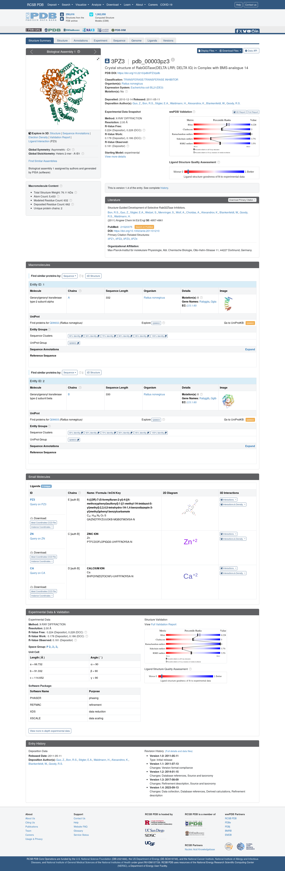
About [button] (139, 4)
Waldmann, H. (178, 103)
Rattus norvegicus (132, 83)
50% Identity (91, 335)
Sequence (119, 40)
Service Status (81, 834)
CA (32, 568)
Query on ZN (37, 538)
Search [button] (66, 4)
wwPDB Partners (235, 814)
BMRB (228, 830)
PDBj (227, 826)
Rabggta (204, 301)
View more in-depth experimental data (50, 730)
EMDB (228, 834)
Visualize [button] (81, 4)
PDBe (228, 822)
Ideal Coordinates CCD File (43, 522)
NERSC (122, 865)
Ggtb (213, 398)
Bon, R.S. (148, 103)
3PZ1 (111, 239)
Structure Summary (40, 40)
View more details (115, 156)
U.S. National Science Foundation (93, 858)
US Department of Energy (146, 858)
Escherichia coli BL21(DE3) (147, 87)
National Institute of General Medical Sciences (71, 862)
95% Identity (140, 335)
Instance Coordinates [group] (41, 526)
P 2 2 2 (52, 647)
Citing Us (30, 822)
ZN (32, 534)
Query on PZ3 (38, 504)
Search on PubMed (144, 226)
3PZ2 (118, 239)
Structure (62, 40)
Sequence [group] (68, 275)
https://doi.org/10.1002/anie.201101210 (136, 231)
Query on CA (37, 573)
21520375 (126, 227)
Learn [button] (127, 4)
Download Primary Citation (241, 199)
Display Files (207, 50)
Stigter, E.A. (162, 103)
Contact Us (79, 818)
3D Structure (93, 275)
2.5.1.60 (192, 305)
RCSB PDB (35, 4)
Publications (31, 826)
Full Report (253, 112)
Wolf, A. (180, 212)
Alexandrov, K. (196, 103)
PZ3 (32, 499)
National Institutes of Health (116, 862)
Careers (153, 4)
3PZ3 (126, 239)
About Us (30, 818)
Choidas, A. (193, 212)
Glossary (78, 830)
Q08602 (54, 323)
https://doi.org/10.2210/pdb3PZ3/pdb (138, 73)
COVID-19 (166, 4)
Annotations (81, 40)
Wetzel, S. (151, 212)
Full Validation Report (163, 624)
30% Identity (74, 335)
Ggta (213, 301)
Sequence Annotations (76, 133)
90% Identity (124, 335)
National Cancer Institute (201, 858)
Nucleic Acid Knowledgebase (200, 849)
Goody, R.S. (233, 103)
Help (238, 4)
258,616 (70, 14)
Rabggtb (204, 398)
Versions (168, 40)
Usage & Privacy (34, 839)
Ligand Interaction (39, 141)
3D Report (240, 112)
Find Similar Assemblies (43, 161)
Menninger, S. (166, 212)
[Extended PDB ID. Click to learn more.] (173, 59)
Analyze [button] (97, 4)
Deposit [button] (52, 4)
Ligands (152, 40)
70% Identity (107, 335)
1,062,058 (100, 14)
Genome (136, 40)
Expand (250, 349)
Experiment (100, 40)
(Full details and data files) (179, 751)
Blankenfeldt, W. (215, 103)
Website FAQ (80, 826)
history (164, 188)
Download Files (230, 50)
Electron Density (38, 137)
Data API (252, 50)
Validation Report (60, 137)
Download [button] (113, 4)
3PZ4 (134, 239)
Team (28, 830)
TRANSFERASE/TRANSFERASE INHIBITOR (151, 79)
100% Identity (158, 335)
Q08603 (54, 419)
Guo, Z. (137, 103)
